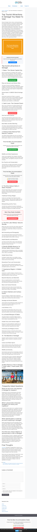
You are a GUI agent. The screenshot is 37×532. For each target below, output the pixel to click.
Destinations (14, 6)
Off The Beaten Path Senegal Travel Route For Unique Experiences (13, 463)
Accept (17, 530)
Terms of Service (5, 511)
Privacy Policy (30, 529)
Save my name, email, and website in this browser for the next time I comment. (12, 491)
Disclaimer (4, 510)
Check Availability (12, 62)
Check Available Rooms (12, 218)
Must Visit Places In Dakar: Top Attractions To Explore (11, 464)
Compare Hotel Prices (12, 149)
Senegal (6, 10)
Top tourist (4, 447)
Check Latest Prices (12, 181)
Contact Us (27, 6)
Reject (20, 530)
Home (9, 6)
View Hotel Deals (12, 80)
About (21, 6)
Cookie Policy (4, 508)
